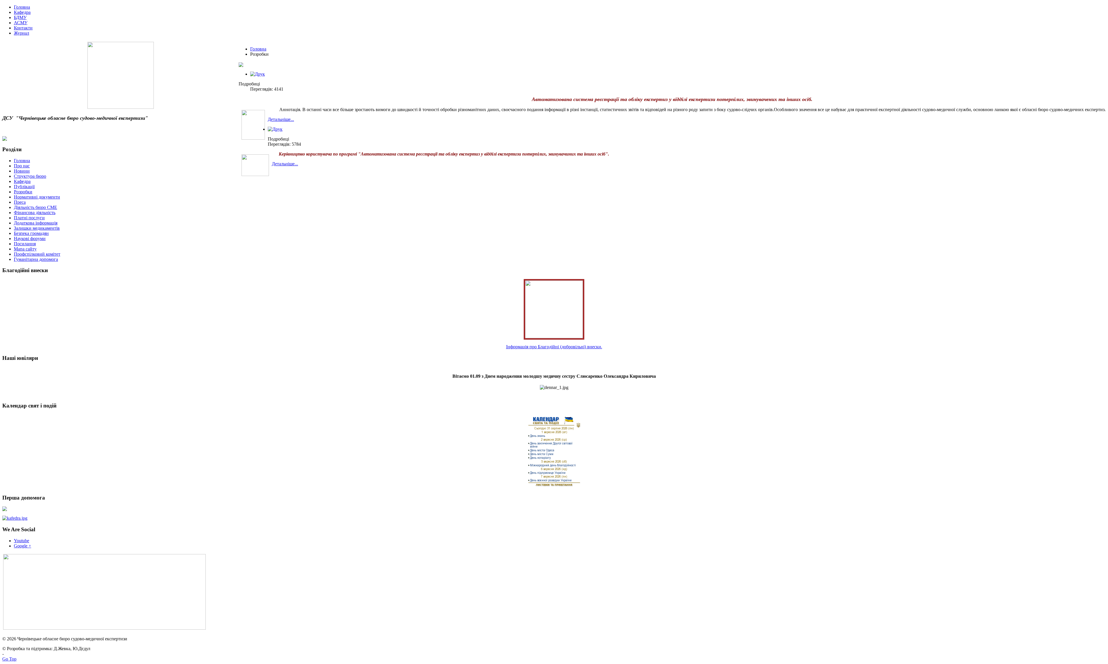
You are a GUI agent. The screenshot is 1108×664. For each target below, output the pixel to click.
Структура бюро (30, 176)
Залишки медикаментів (37, 228)
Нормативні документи (37, 196)
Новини (22, 171)
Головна (258, 48)
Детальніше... (281, 119)
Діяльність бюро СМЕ (35, 207)
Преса (20, 202)
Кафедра (22, 181)
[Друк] (257, 74)
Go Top (9, 658)
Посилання (25, 243)
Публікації (24, 186)
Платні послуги (29, 217)
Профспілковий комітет (37, 254)
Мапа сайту (25, 248)
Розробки (23, 191)
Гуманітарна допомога (36, 259)
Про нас (22, 165)
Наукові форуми (30, 238)
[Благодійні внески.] (554, 336)
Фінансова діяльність (34, 212)
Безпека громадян (31, 233)
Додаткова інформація (35, 222)
